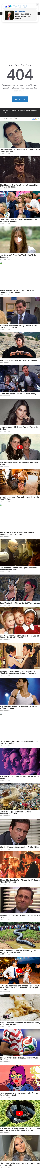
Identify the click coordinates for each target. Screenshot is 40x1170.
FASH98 (16, 110)
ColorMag (31, 110)
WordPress (5, 113)
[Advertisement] (20, 36)
